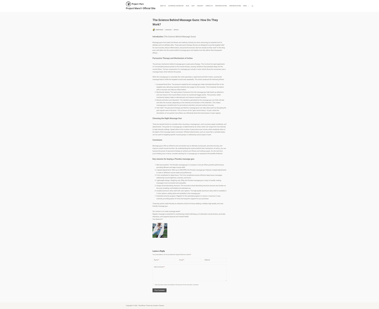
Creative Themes (158, 305)
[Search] (252, 6)
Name (156, 260)
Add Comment (159, 267)
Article (176, 29)
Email (181, 260)
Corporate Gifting (221, 6)
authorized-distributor (175, 6)
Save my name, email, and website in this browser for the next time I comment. (177, 284)
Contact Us (209, 6)
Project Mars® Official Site (140, 8)
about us (163, 6)
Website (207, 260)
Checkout (200, 6)
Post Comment (159, 290)
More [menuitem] (245, 6)
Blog (187, 6)
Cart (193, 6)
